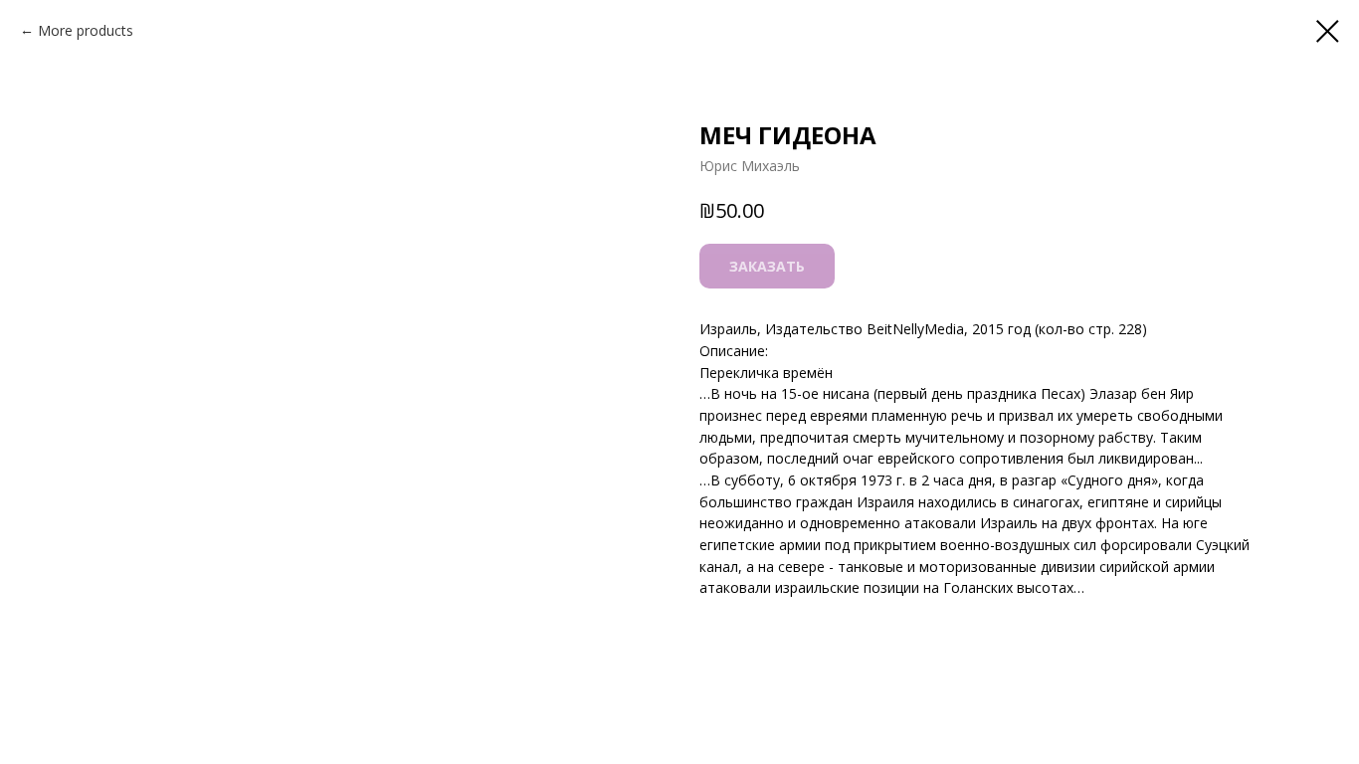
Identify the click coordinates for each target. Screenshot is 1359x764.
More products (85, 30)
